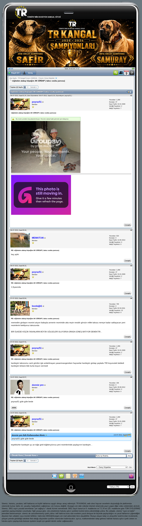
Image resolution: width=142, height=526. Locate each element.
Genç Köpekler (50, 78)
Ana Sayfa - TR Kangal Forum (20, 78)
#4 (131, 298)
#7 (131, 413)
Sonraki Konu (30, 455)
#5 (131, 342)
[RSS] (74, 478)
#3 (131, 266)
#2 (131, 230)
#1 (131, 95)
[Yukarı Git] (131, 476)
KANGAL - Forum (37, 78)
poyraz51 (68, 95)
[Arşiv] (68, 478)
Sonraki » (33, 87)
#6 (131, 377)
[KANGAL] (61, 478)
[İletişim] (54, 478)
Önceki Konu (17, 455)
